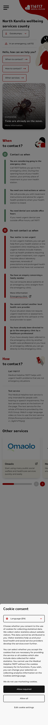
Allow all (24, 698)
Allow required (24, 689)
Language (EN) (17, 618)
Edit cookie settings (24, 707)
